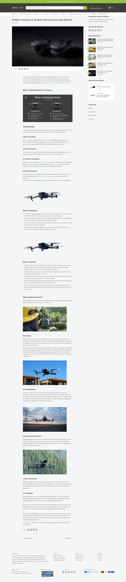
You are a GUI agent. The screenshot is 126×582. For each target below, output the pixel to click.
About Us (91, 108)
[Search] (85, 7)
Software (46, 14)
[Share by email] (27, 69)
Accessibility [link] (16, 569)
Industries (54, 14)
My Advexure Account (96, 8)
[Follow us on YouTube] (98, 30)
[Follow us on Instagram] (95, 30)
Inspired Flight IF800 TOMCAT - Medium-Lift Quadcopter (104, 96)
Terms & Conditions (22, 571)
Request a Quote (103, 14)
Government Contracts (59, 560)
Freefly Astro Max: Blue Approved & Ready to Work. (105, 47)
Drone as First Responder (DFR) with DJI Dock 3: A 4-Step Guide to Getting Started (105, 39)
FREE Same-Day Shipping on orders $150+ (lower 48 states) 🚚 (63, 1)
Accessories (36, 14)
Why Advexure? (92, 112)
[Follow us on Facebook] (90, 30)
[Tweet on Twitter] (25, 69)
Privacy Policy (14, 571)
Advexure (14, 555)
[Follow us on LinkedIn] (101, 30)
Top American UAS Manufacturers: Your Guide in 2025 (105, 63)
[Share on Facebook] (19, 69)
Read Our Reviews (58, 555)
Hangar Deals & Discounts (75, 14)
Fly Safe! (99, 558)
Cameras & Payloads (25, 14)
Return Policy (78, 560)
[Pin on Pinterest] (22, 69)
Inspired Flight (100, 93)
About (85, 14)
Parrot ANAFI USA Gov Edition (103, 87)
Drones (13, 14)
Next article (68, 538)
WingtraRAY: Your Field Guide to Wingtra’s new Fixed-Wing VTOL (104, 55)
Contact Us (93, 14)
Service (63, 14)
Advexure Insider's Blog (59, 558)
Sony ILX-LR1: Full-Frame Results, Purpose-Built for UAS (104, 71)
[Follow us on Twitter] (92, 30)
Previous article (27, 538)
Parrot (98, 85)
